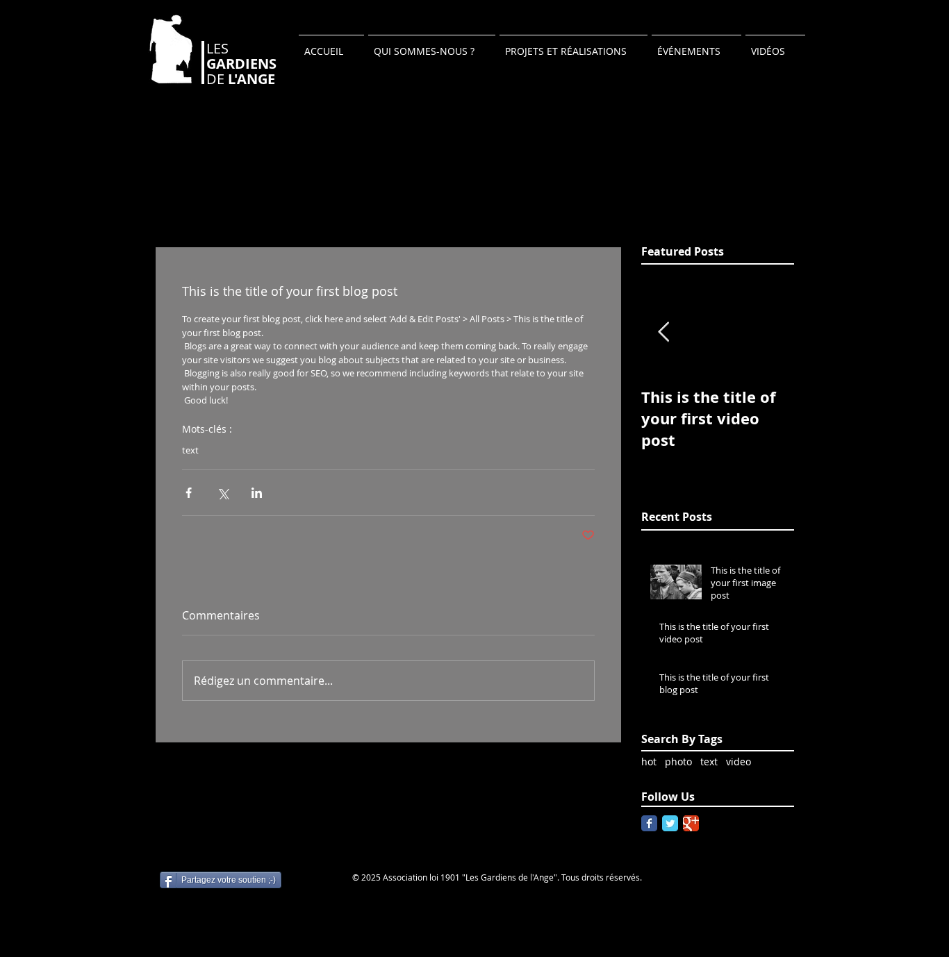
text (190, 450)
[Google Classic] (691, 823)
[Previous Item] (663, 333)
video (738, 761)
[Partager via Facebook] (188, 492)
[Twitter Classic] (670, 823)
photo (678, 761)
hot (649, 761)
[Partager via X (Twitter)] (222, 492)
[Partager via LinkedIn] (256, 492)
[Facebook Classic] (649, 823)
